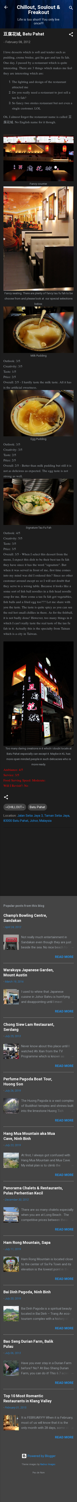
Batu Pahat (37, 807)
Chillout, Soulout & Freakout (38, 9)
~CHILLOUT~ (14, 807)
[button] (71, 35)
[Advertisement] (38, 862)
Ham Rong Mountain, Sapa (26, 1242)
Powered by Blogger (41, 1456)
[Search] (71, 8)
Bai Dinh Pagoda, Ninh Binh (27, 1292)
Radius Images (47, 1464)
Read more (64, 957)
